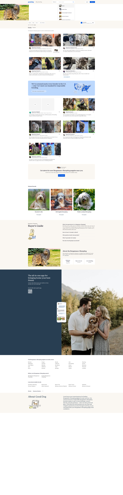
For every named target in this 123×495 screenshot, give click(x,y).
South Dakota (30, 365)
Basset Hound (44, 384)
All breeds (29, 391)
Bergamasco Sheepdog (37, 391)
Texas (56, 366)
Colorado (43, 363)
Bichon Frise (57, 384)
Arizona (83, 363)
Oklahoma (44, 366)
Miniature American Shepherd (61, 386)
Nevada (56, 362)
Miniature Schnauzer (86, 386)
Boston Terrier (71, 384)
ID (42, 391)
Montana (29, 362)
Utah (69, 362)
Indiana (70, 368)
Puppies (34, 27)
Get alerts (62, 175)
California (57, 363)
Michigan (57, 368)
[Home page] (31, 2)
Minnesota (84, 365)
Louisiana (84, 368)
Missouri (70, 366)
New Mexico (57, 365)
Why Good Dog (39, 1)
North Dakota (71, 363)
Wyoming (84, 362)
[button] (35, 40)
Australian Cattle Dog (32, 384)
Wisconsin (84, 366)
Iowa (29, 366)
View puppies (39, 214)
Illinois (29, 368)
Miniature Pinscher (72, 386)
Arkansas (43, 368)
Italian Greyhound (45, 386)
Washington (30, 363)
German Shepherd (31, 386)
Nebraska (43, 365)
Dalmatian (84, 384)
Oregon (43, 362)
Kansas (70, 365)
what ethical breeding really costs (69, 229)
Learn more (67, 255)
